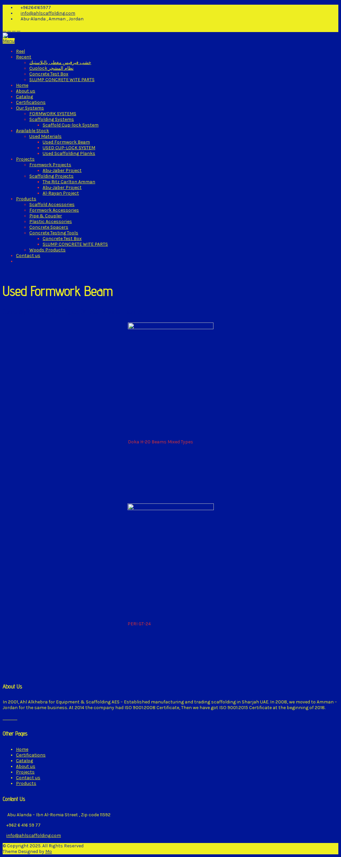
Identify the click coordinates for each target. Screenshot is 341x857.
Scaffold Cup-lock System (71, 125)
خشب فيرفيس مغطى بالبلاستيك (60, 62)
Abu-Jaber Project (62, 170)
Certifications (31, 102)
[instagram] (14, 29)
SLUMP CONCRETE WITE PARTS (62, 79)
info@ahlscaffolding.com (48, 13)
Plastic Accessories (50, 221)
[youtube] (18, 29)
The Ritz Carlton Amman (69, 182)
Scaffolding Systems (51, 119)
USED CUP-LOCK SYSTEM (69, 148)
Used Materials (45, 136)
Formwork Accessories (54, 210)
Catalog (24, 96)
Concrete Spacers (48, 227)
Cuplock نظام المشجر (51, 68)
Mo (48, 851)
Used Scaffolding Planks (69, 153)
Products (26, 199)
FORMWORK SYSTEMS (52, 114)
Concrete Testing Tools (53, 233)
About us (25, 91)
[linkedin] (9, 29)
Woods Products (47, 250)
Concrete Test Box (48, 74)
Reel (20, 51)
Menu (9, 41)
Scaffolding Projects (51, 176)
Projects (25, 159)
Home (22, 85)
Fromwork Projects (50, 165)
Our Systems (30, 108)
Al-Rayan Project (61, 193)
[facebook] (4, 29)
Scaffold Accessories (52, 204)
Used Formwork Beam (66, 142)
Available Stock (32, 131)
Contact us (28, 255)
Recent (23, 57)
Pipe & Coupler (45, 216)
